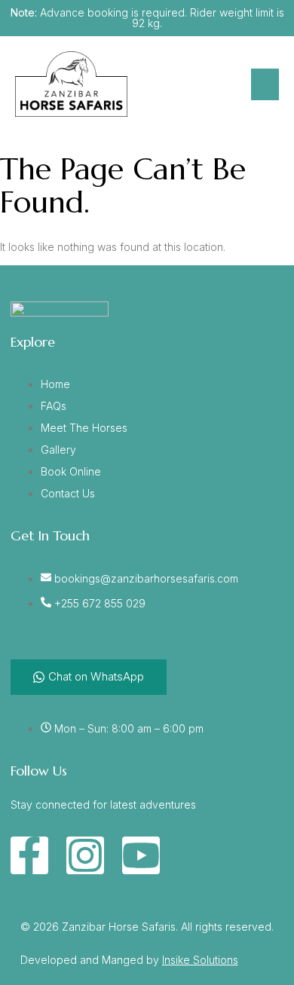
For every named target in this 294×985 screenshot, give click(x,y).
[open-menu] (265, 84)
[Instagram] (85, 855)
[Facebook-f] (29, 855)
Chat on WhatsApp (96, 676)
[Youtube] (141, 855)
